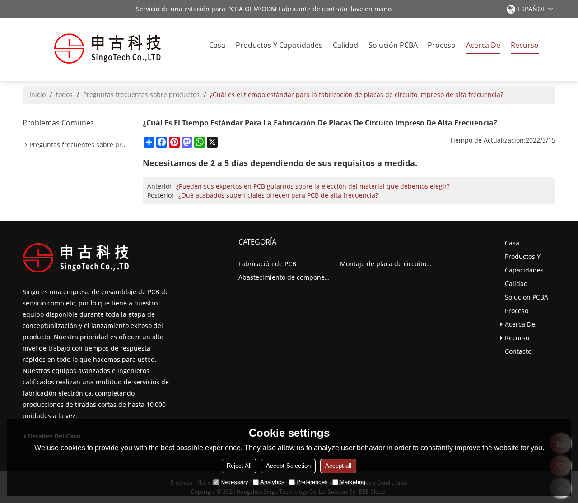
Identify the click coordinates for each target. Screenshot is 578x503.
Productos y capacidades (279, 45)
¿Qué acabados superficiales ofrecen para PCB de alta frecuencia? (278, 195)
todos (64, 94)
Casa (217, 45)
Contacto (518, 351)
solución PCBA (393, 45)
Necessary (234, 482)
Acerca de (483, 45)
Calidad (345, 45)
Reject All (239, 465)
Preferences (312, 482)
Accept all (338, 465)
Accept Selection (288, 465)
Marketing (352, 482)
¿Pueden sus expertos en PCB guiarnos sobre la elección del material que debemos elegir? (313, 186)
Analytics (272, 482)
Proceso (442, 45)
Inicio (37, 94)
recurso (525, 45)
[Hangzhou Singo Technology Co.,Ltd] (107, 49)
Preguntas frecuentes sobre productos (141, 94)
